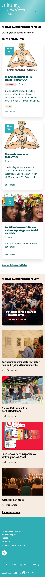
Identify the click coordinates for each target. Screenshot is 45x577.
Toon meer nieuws (11, 512)
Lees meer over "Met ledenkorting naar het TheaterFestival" (22, 304)
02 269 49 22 (7, 542)
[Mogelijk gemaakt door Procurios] (28, 573)
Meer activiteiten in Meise (14, 265)
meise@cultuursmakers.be (13, 545)
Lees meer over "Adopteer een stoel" (22, 487)
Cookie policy (16, 564)
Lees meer (10, 111)
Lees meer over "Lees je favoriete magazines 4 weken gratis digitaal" (22, 442)
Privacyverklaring (31, 564)
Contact (5, 564)
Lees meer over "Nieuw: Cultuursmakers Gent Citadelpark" (22, 396)
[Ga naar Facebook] (4, 552)
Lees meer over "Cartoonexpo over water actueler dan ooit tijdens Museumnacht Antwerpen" (22, 350)
